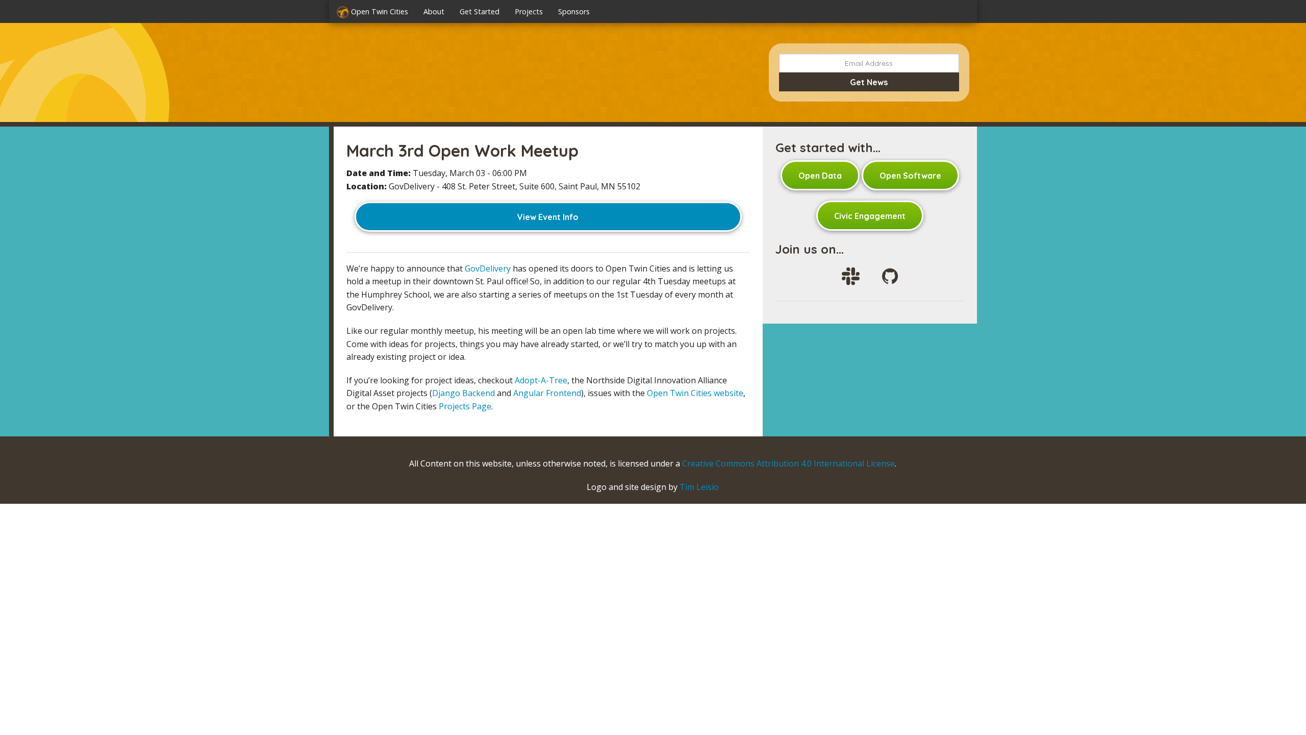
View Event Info (548, 217)
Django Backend (463, 393)
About (433, 11)
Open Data (820, 175)
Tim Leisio (699, 487)
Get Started (479, 11)
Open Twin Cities (378, 11)
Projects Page (465, 406)
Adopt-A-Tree (541, 380)
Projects (529, 11)
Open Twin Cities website (695, 393)
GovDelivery (488, 268)
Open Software (910, 175)
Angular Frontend (547, 393)
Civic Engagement (870, 216)
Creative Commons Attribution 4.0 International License (788, 463)
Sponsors (574, 11)
